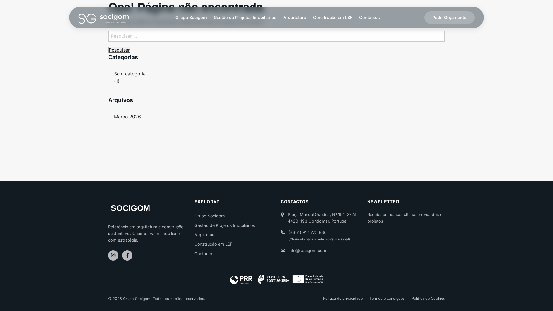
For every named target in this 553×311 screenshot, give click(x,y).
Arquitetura (294, 17)
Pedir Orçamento (449, 17)
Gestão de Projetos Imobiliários (245, 17)
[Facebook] (127, 255)
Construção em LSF (332, 17)
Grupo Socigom (191, 17)
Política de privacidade (343, 299)
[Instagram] (113, 255)
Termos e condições (387, 299)
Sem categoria (130, 74)
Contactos (369, 17)
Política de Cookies (428, 299)
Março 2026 (127, 117)
